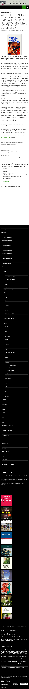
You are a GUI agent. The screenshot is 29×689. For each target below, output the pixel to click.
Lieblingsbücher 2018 (7, 258)
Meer (6, 386)
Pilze (3, 438)
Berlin (6, 328)
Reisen (21, 142)
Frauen (3, 409)
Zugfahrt (7, 396)
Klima (3, 422)
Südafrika (7, 287)
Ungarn (7, 362)
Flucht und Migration (7, 401)
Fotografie (4, 404)
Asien (5, 292)
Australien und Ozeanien (9, 318)
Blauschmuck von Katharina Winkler (16, 667)
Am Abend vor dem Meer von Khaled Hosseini (18, 658)
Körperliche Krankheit (7, 425)
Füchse (3, 412)
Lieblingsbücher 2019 (7, 255)
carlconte (5, 171)
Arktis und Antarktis (8, 289)
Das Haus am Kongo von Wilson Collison (9, 151)
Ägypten (7, 274)
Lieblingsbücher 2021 (7, 250)
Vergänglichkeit (6, 461)
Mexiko (6, 373)
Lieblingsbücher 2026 (5, 229)
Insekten (4, 417)
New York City (8, 375)
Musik (3, 433)
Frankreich (7, 336)
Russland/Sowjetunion (10, 315)
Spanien (6, 357)
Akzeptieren (24, 683)
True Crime (4, 459)
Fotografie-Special (6, 407)
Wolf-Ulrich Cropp (12, 144)
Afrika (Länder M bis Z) (6, 12)
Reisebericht (15, 142)
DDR (6, 331)
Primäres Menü (27, 7)
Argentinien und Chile (10, 370)
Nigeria (6, 284)
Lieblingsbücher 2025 (5, 232)
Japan (6, 302)
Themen (2, 266)
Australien (7, 321)
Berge (6, 383)
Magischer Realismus (7, 430)
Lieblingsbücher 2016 (7, 263)
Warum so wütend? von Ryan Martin (9, 630)
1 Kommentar (20, 30)
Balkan (6, 326)
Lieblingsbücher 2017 (7, 261)
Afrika (3, 142)
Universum (7, 388)
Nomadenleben (5, 435)
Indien (6, 297)
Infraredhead (12, 30)
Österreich (7, 347)
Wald (6, 391)
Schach (4, 448)
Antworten (7, 181)
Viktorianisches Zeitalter (8, 464)
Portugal (7, 349)
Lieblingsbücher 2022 (7, 248)
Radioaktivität (5, 446)
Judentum (4, 420)
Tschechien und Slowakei (11, 360)
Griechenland (8, 339)
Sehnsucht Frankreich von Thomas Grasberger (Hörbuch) (13, 156)
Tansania (4, 144)
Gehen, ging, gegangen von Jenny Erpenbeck (17, 661)
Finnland (7, 334)
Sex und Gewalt (5, 451)
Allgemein (4, 399)
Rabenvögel (5, 443)
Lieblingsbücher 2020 (7, 253)
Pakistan (7, 310)
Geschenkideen (5, 414)
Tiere (3, 456)
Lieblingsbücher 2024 (7, 242)
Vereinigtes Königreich (10, 365)
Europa (5, 323)
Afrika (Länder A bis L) (10, 276)
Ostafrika (9, 142)
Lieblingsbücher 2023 (7, 245)
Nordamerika (8, 378)
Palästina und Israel (9, 313)
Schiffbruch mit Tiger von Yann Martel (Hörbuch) (11, 636)
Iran (6, 300)
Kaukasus (7, 305)
